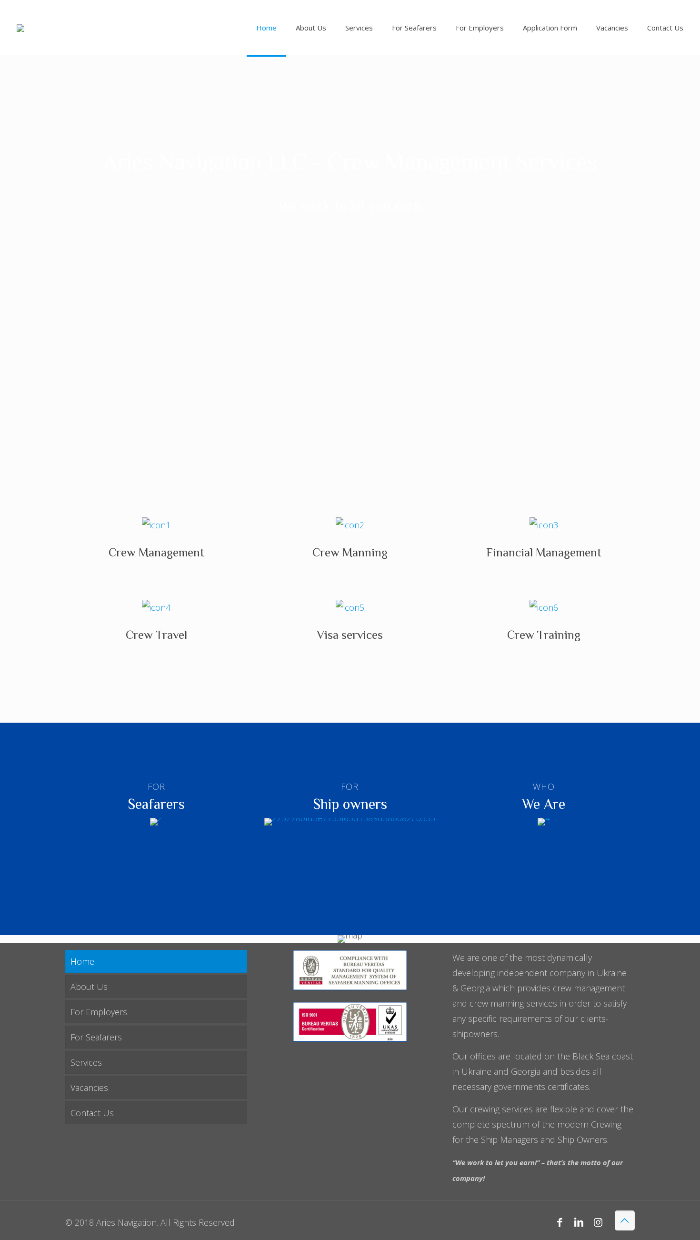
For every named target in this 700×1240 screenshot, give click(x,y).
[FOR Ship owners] (350, 822)
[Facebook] (560, 1222)
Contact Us (92, 1113)
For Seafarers (96, 1037)
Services (86, 1062)
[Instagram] (598, 1222)
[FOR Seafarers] (156, 822)
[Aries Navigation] (20, 27)
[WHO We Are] (544, 822)
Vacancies (89, 1087)
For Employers (98, 1012)
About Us (89, 986)
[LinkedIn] (579, 1222)
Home (82, 961)
